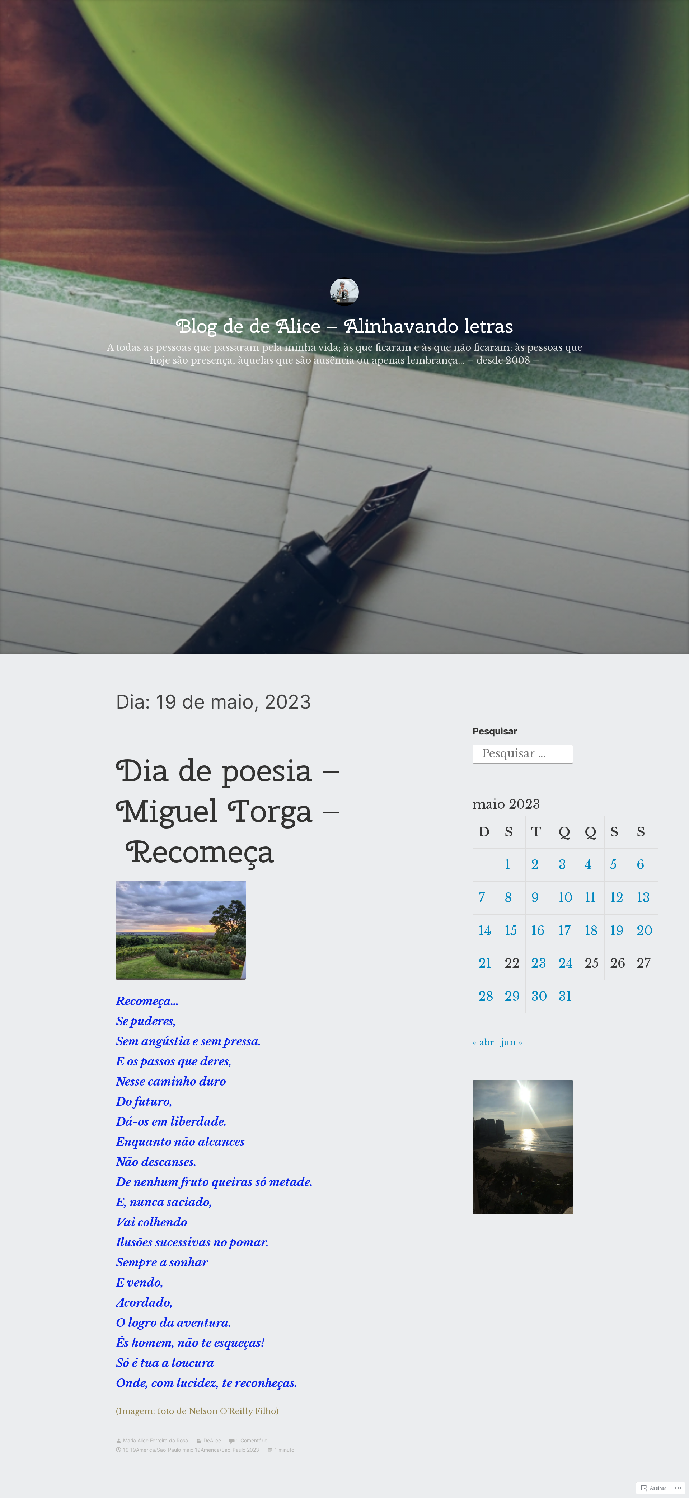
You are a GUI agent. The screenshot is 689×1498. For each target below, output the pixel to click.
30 (539, 996)
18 (591, 930)
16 (538, 930)
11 (590, 897)
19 (617, 930)
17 (564, 930)
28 (485, 996)
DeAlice (212, 1440)
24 (565, 963)
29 (512, 996)
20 (645, 930)
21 (485, 963)
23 (538, 963)
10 (565, 897)
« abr (483, 1042)
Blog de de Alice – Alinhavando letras (345, 326)
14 (484, 930)
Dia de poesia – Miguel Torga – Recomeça (228, 810)
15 (511, 930)
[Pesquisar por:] (523, 753)
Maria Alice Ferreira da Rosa (155, 1440)
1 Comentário (251, 1440)
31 (565, 996)
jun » (511, 1042)
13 (643, 897)
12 (616, 897)
